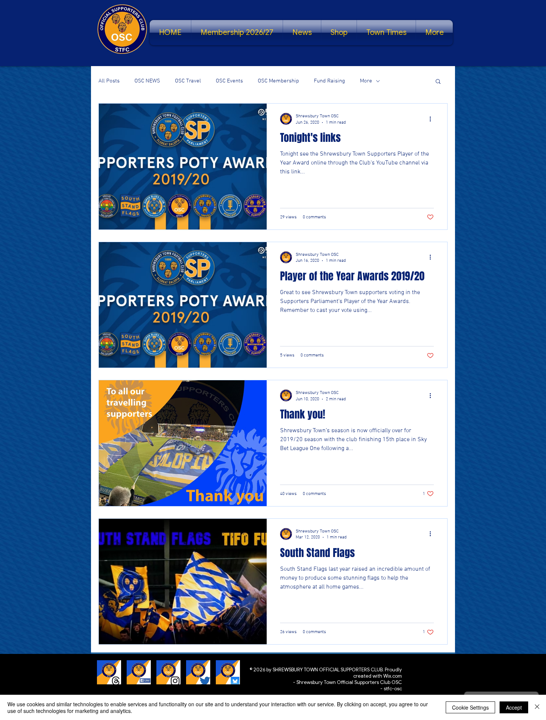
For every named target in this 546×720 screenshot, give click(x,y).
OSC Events (229, 81)
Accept (514, 707)
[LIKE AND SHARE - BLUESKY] (228, 672)
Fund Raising (329, 81)
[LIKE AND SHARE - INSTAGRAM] (168, 672)
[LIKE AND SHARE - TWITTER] (198, 672)
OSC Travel (188, 81)
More (366, 81)
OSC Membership (278, 81)
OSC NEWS (147, 81)
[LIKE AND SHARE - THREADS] (109, 672)
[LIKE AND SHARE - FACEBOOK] (139, 672)
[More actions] (432, 118)
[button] (438, 82)
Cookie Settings (470, 707)
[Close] (537, 707)
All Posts (109, 81)
